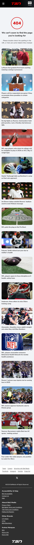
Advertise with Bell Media (21, 468)
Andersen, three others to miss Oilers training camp (15, 303)
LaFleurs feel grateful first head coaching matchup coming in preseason (16, 69)
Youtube (20, 471)
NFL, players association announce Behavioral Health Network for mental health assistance (15, 355)
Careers (10, 468)
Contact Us (5, 496)
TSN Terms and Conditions (10, 509)
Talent (4, 468)
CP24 (3, 521)
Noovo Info (5, 532)
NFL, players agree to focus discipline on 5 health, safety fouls (16, 277)
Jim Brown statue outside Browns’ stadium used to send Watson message (16, 203)
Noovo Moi (5, 534)
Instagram (13, 471)
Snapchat (27, 471)
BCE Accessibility (7, 493)
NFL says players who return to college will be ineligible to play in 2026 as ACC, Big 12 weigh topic (17, 150)
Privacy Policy (6, 505)
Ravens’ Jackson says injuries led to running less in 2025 (17, 381)
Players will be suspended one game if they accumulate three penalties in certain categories (17, 95)
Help (3, 498)
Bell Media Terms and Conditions (12, 507)
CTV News (5, 519)
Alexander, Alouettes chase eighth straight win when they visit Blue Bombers (17, 328)
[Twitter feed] (17, 478)
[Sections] (3, 4)
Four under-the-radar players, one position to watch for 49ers (16, 458)
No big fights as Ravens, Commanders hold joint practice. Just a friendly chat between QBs (17, 123)
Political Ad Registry (8, 512)
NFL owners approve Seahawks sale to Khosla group (15, 407)
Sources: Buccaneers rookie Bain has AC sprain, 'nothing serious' (16, 432)
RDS (3, 530)
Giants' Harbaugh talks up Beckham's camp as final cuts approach (17, 177)
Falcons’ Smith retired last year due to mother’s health (15, 252)
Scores (30, 5)
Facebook (5, 471)
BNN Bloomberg (7, 523)
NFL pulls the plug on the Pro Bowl (14, 227)
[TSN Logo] (16, 3)
